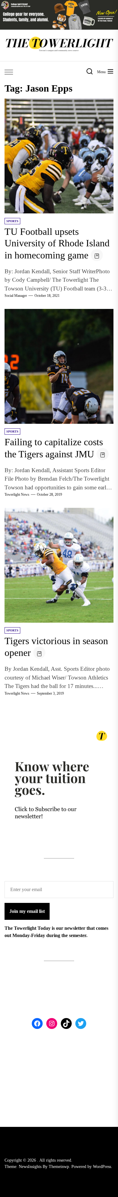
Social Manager (16, 296)
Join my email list (27, 911)
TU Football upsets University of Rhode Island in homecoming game (57, 243)
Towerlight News (17, 494)
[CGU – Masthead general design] (59, 3)
